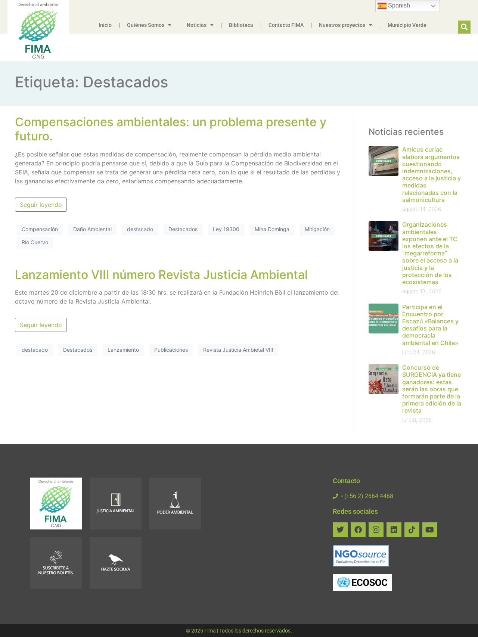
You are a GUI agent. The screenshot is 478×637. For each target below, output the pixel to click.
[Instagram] (376, 529)
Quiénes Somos (145, 25)
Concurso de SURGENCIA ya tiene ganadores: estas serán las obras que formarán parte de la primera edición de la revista (431, 389)
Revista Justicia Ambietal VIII (238, 350)
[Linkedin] (394, 529)
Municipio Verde (407, 25)
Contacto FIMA (286, 25)
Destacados (183, 229)
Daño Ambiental (92, 229)
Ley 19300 (226, 229)
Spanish (398, 5)
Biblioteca (241, 25)
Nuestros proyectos (342, 25)
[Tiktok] (411, 529)
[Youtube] (429, 529)
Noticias (197, 25)
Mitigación (317, 229)
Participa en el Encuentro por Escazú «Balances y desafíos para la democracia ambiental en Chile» (430, 325)
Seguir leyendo (41, 204)
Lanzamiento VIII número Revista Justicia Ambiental (161, 274)
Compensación (40, 229)
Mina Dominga (272, 229)
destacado (140, 229)
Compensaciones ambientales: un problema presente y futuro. (170, 129)
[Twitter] (340, 529)
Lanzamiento (123, 350)
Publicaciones (171, 350)
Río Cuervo (35, 242)
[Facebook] (358, 529)
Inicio (105, 25)
